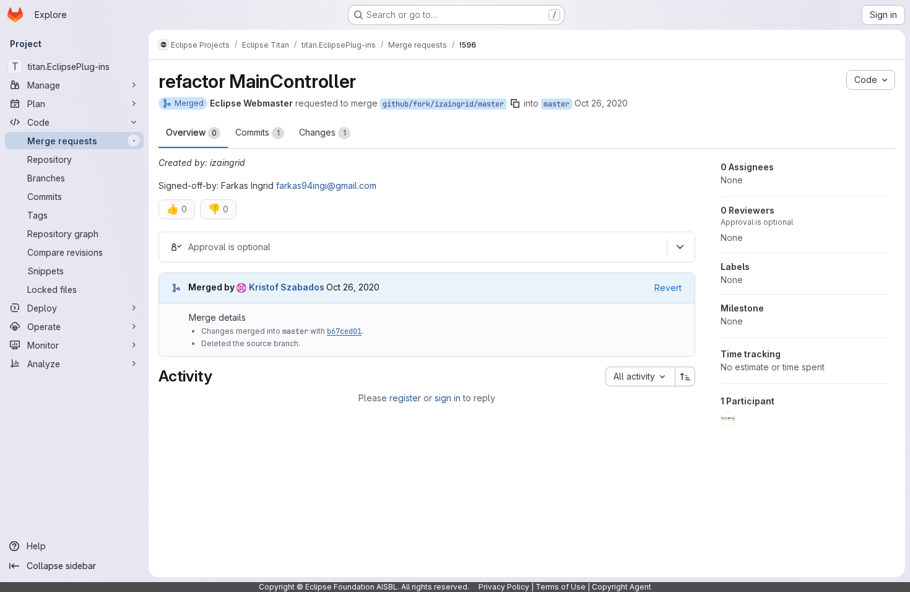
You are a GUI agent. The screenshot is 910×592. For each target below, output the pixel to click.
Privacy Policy (504, 586)
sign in (448, 398)
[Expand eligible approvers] (679, 247)
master (557, 104)
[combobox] (640, 376)
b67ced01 (344, 331)
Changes (322, 132)
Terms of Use (560, 586)
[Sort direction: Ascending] (685, 376)
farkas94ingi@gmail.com (326, 185)
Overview (191, 132)
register (405, 398)
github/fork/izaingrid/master (443, 104)
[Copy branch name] (515, 103)
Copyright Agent (621, 586)
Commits (257, 132)
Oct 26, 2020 (601, 103)
